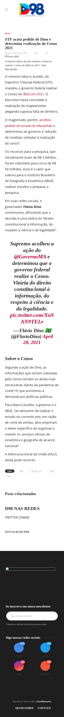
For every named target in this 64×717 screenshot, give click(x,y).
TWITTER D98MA (17, 517)
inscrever (53, 616)
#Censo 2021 (37, 471)
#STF (9, 476)
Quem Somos (24, 708)
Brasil (7, 33)
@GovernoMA (30, 257)
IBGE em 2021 (33, 94)
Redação (8, 53)
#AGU (22, 471)
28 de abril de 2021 (19, 53)
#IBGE (52, 471)
